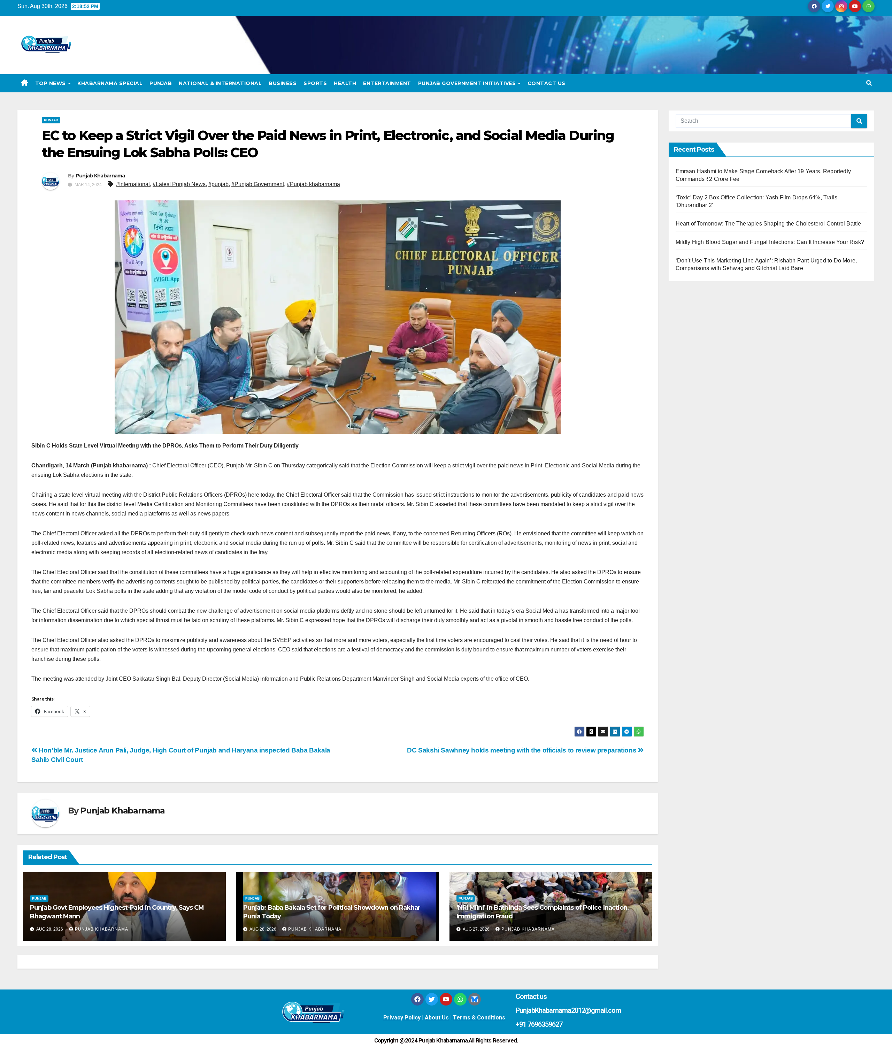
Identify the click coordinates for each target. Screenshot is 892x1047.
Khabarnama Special (110, 83)
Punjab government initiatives (467, 83)
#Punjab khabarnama (313, 184)
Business (283, 83)
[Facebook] (417, 999)
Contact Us (547, 83)
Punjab (160, 83)
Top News (51, 83)
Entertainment (387, 83)
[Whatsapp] (460, 999)
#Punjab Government (257, 184)
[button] (869, 83)
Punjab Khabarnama (100, 176)
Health (345, 83)
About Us (437, 1017)
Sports (315, 83)
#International (133, 184)
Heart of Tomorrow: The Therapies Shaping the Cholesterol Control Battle (768, 224)
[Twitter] (431, 999)
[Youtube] (446, 999)
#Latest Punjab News (179, 184)
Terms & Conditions (479, 1017)
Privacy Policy (402, 1017)
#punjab (218, 184)
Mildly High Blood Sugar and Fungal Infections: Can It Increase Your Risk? (770, 242)
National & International (220, 83)
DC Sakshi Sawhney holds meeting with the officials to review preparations (522, 750)
